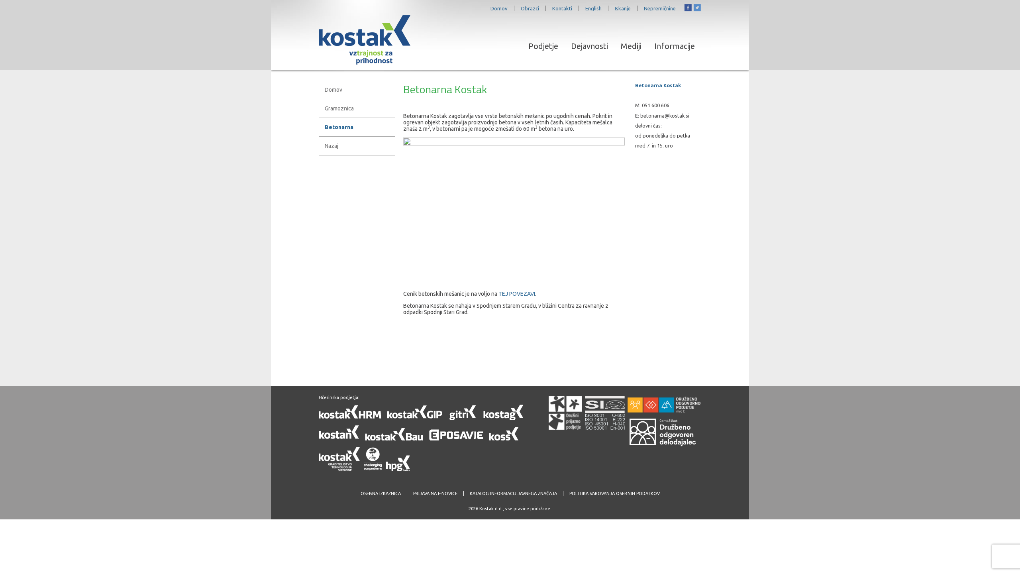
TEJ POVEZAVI (516, 294)
